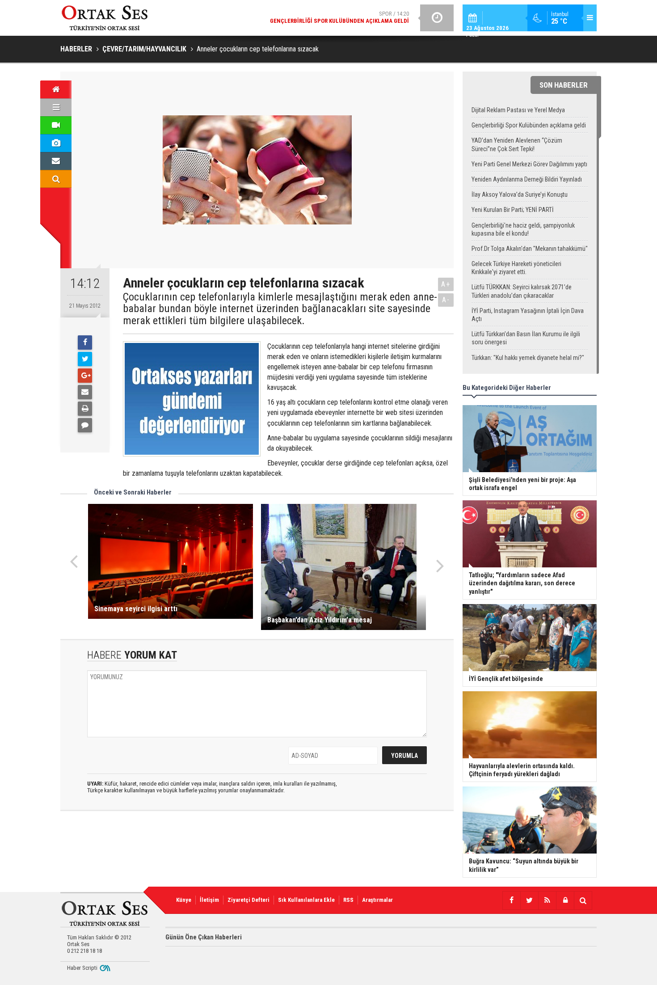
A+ (446, 284)
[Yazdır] (85, 409)
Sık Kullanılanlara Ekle (306, 899)
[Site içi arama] (56, 179)
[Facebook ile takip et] (511, 900)
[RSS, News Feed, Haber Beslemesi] (547, 900)
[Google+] (85, 375)
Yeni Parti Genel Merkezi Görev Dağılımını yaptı (529, 164)
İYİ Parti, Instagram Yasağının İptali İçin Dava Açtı (528, 314)
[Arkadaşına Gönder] (85, 392)
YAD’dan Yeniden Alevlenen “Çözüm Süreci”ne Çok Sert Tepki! (517, 144)
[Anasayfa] (56, 89)
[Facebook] (85, 342)
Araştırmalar (377, 899)
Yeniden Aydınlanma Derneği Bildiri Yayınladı (527, 179)
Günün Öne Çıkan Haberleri (203, 937)
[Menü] (56, 107)
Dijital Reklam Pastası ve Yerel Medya (518, 110)
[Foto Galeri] (56, 143)
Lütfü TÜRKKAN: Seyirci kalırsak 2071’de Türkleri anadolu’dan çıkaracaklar (522, 291)
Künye (183, 899)
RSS (348, 899)
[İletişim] (56, 161)
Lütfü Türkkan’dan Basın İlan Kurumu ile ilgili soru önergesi (526, 338)
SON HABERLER (563, 84)
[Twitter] (85, 359)
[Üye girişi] (565, 900)
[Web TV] (56, 125)
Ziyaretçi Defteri (248, 899)
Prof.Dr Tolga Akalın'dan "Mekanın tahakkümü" (530, 248)
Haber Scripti (82, 967)
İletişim (209, 899)
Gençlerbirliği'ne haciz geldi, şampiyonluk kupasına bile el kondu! (523, 229)
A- (446, 300)
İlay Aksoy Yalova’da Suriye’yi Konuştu (520, 194)
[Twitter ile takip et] (529, 900)
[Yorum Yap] (85, 425)
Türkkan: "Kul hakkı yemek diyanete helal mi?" (528, 357)
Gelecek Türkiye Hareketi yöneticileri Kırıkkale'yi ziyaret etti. (516, 267)
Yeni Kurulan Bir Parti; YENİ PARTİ (513, 209)
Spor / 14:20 (339, 17)
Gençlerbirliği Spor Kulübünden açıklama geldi (529, 125)
